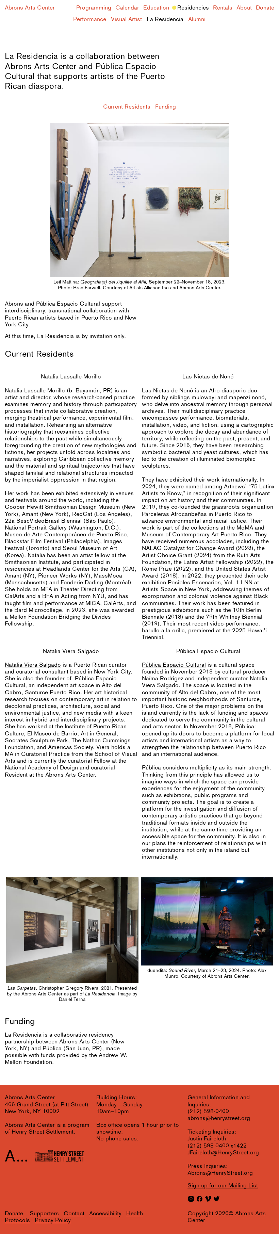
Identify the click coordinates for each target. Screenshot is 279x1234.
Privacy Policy (53, 1220)
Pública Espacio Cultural (174, 665)
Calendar (127, 8)
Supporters (44, 1214)
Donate (265, 8)
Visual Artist (126, 19)
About (244, 8)
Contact (74, 1214)
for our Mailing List (222, 1186)
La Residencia (165, 19)
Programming (93, 8)
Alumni (197, 19)
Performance (89, 19)
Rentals (222, 8)
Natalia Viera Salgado (33, 665)
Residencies (193, 8)
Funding (165, 107)
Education (156, 8)
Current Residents (126, 107)
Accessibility (105, 1214)
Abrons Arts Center (30, 8)
